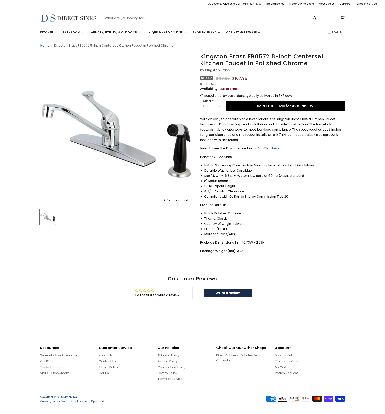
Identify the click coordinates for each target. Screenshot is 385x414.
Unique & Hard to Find (165, 32)
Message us (327, 3)
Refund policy (275, 3)
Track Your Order (287, 361)
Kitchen (47, 32)
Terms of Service (366, 3)
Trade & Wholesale (301, 3)
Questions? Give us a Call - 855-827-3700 (235, 3)
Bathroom (71, 32)
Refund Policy (167, 361)
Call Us (104, 373)
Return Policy (108, 367)
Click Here (271, 148)
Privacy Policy (167, 373)
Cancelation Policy (171, 367)
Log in (336, 32)
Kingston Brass (217, 70)
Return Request (286, 373)
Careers (344, 3)
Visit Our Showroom (54, 373)
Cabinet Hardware (242, 32)
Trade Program (51, 367)
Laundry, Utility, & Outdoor (113, 32)
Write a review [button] (228, 293)
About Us (105, 355)
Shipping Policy (168, 355)
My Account (283, 355)
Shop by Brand (205, 32)
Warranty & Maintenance (58, 355)
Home (45, 45)
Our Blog (46, 361)
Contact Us (107, 361)
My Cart (281, 367)
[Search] (314, 18)
